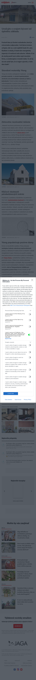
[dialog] (18, 340)
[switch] (29, 314)
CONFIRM (11, 393)
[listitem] (18, 310)
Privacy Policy (27, 399)
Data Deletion (8, 399)
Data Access (18, 399)
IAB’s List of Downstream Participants (20, 305)
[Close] (32, 280)
